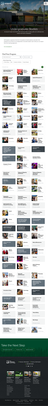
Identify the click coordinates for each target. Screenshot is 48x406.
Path (11, 62)
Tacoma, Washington (36, 362)
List (44, 67)
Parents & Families (10, 390)
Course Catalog (27, 391)
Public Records (31, 400)
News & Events (26, 394)
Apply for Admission (29, 349)
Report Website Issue (8, 400)
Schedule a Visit (19, 349)
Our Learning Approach (8, 46)
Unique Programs (26, 62)
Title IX (31, 401)
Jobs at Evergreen (27, 396)
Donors (8, 393)
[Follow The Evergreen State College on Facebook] (26, 366)
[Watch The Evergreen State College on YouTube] (28, 366)
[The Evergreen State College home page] (11, 362)
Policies (36, 400)
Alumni (8, 394)
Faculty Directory (27, 388)
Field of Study (6, 62)
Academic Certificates (17, 62)
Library (25, 387)
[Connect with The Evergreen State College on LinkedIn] (32, 366)
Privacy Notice (27, 401)
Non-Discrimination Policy (19, 401)
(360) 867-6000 (30, 364)
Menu (46, 2)
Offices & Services (27, 390)
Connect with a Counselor (7, 349)
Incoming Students (10, 388)
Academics (2, 5)
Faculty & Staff (9, 391)
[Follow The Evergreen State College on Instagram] (30, 366)
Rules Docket (41, 400)
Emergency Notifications (24, 400)
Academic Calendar (27, 393)
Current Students (9, 387)
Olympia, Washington (24, 362)
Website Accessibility (16, 400)
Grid (42, 67)
